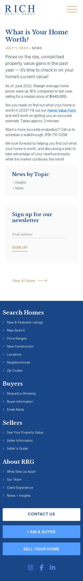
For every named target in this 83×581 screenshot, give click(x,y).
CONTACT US (41, 514)
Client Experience (20, 487)
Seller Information (20, 440)
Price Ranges (17, 338)
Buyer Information (20, 401)
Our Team (14, 479)
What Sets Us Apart (21, 471)
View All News (23, 280)
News (37, 48)
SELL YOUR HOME (41, 549)
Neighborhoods (18, 362)
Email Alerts (15, 409)
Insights (20, 182)
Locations (14, 354)
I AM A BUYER (41, 532)
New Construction (20, 346)
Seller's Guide (17, 448)
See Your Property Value (25, 432)
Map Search (16, 330)
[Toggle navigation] (72, 9)
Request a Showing (21, 393)
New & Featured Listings (25, 322)
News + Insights (19, 495)
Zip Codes (15, 370)
